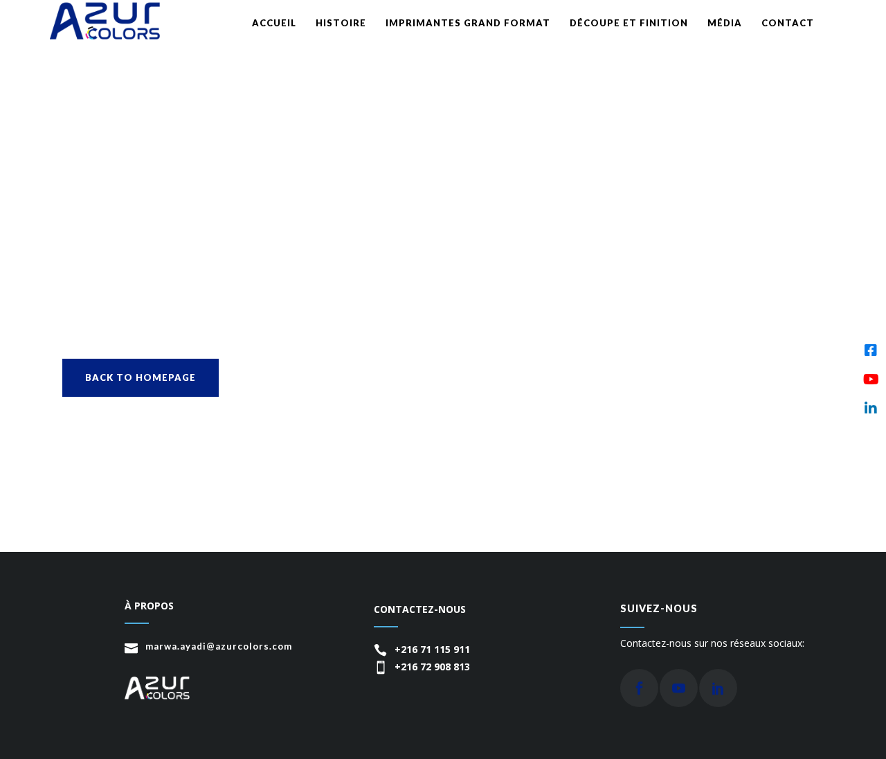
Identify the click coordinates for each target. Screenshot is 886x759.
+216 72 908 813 (432, 666)
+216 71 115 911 (432, 649)
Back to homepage (140, 377)
